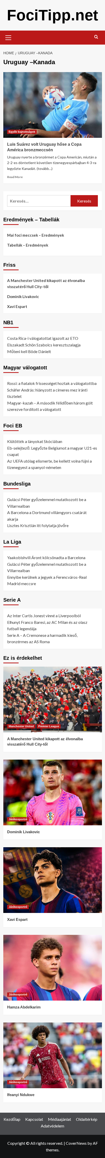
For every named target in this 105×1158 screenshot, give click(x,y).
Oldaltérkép (86, 1119)
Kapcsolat (34, 1119)
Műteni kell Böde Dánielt (29, 351)
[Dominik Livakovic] (52, 792)
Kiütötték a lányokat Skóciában (34, 441)
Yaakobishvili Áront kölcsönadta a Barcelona (46, 557)
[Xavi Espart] (52, 880)
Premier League (48, 726)
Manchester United (21, 726)
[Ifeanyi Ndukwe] (52, 1055)
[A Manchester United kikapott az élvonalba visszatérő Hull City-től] (52, 699)
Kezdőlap (12, 1119)
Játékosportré (18, 819)
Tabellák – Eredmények (27, 245)
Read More (15, 177)
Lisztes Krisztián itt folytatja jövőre (38, 525)
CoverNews (76, 1143)
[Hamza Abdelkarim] (52, 968)
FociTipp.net (52, 15)
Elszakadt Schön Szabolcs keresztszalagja (44, 344)
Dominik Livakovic (23, 296)
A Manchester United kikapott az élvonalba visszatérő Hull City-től (46, 283)
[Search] (96, 37)
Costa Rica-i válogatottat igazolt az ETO (42, 338)
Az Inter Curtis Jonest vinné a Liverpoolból (44, 615)
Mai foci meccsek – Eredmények (35, 235)
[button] (8, 37)
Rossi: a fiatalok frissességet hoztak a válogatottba (52, 383)
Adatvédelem (52, 1125)
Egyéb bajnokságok (22, 131)
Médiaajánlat (59, 1119)
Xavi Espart (17, 306)
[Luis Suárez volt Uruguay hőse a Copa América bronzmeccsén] (52, 105)
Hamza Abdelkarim (24, 1007)
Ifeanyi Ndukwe (20, 1095)
